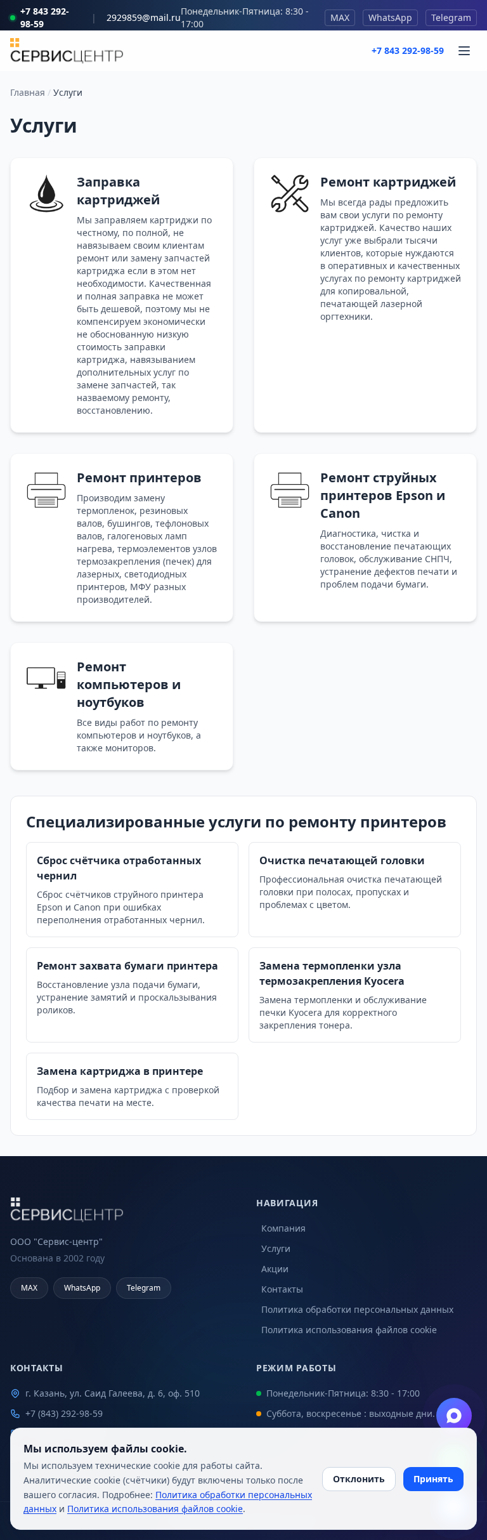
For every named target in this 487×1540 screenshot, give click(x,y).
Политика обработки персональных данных (357, 1309)
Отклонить (359, 1479)
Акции (275, 1269)
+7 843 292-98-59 (44, 17)
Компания (283, 1228)
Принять (433, 1479)
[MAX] (454, 1415)
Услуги (275, 1248)
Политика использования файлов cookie (349, 1330)
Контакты (282, 1289)
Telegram (451, 17)
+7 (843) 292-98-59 (64, 1413)
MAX (339, 17)
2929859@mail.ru (144, 17)
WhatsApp (390, 17)
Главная (27, 92)
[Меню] (464, 50)
